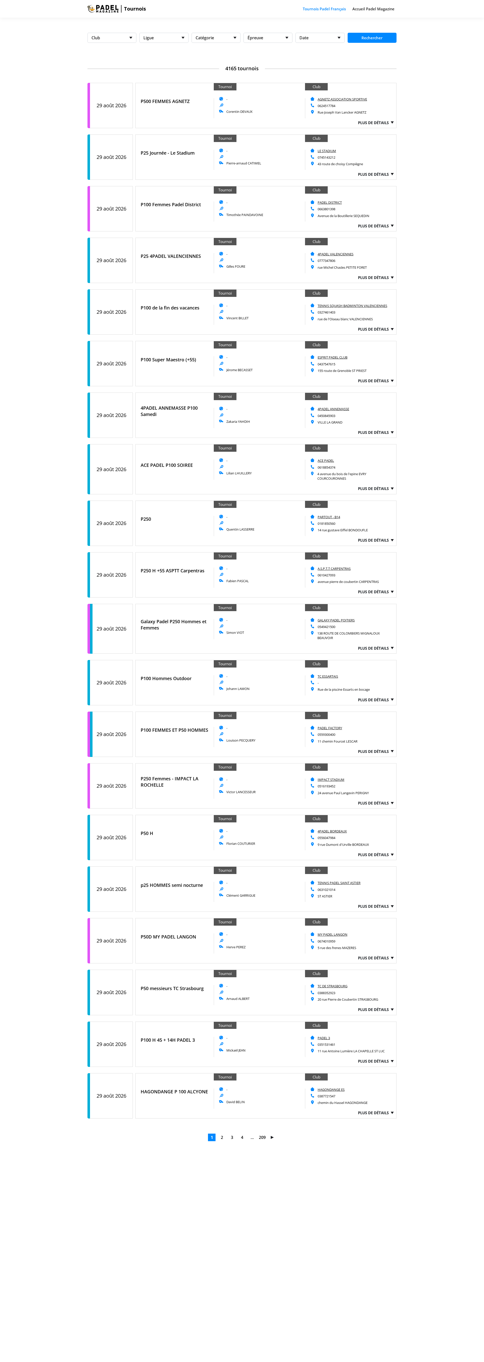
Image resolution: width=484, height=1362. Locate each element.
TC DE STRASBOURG (332, 986)
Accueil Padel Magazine (373, 8)
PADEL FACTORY (330, 728)
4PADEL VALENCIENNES (335, 254)
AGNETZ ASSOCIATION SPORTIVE (342, 99)
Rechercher (371, 37)
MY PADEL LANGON (332, 934)
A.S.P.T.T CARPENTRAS (334, 568)
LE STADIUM (327, 151)
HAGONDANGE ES (331, 1089)
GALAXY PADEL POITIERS (336, 620)
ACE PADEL (326, 460)
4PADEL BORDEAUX (332, 831)
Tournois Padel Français (324, 8)
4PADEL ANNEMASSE (333, 409)
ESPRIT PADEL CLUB (332, 357)
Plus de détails (373, 122)
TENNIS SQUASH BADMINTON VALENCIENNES (352, 305)
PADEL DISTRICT (330, 202)
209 (262, 1137)
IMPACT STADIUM (331, 779)
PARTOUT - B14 (329, 517)
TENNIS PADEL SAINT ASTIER (339, 883)
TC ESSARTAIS (328, 676)
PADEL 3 (324, 1038)
